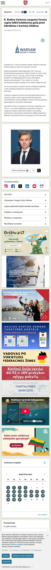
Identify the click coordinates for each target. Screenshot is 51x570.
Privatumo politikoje (16, 544)
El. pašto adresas (10, 526)
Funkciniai (15, 550)
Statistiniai (26, 550)
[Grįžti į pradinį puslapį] (26, 3)
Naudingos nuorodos (13, 224)
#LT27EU (8, 194)
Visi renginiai (42, 515)
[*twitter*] (39, 170)
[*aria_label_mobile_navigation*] (3, 3)
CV (34, 170)
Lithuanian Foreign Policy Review (18, 200)
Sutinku (6, 556)
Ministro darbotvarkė (18, 170)
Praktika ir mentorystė (13, 212)
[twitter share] (25, 12)
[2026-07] (6, 474)
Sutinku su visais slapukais (22, 556)
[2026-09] (44, 474)
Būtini (6, 550)
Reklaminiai (38, 550)
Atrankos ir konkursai (13, 218)
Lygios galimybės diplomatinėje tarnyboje (21, 206)
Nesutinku (6, 562)
